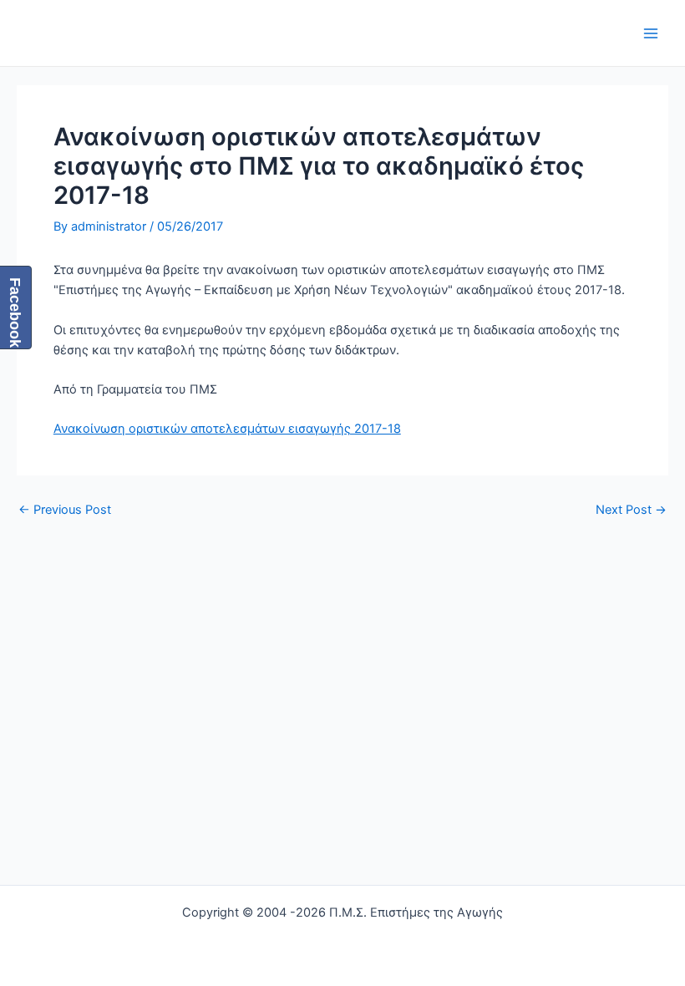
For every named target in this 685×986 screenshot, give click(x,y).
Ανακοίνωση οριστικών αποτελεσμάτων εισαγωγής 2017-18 (227, 428)
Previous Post (64, 510)
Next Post (631, 510)
